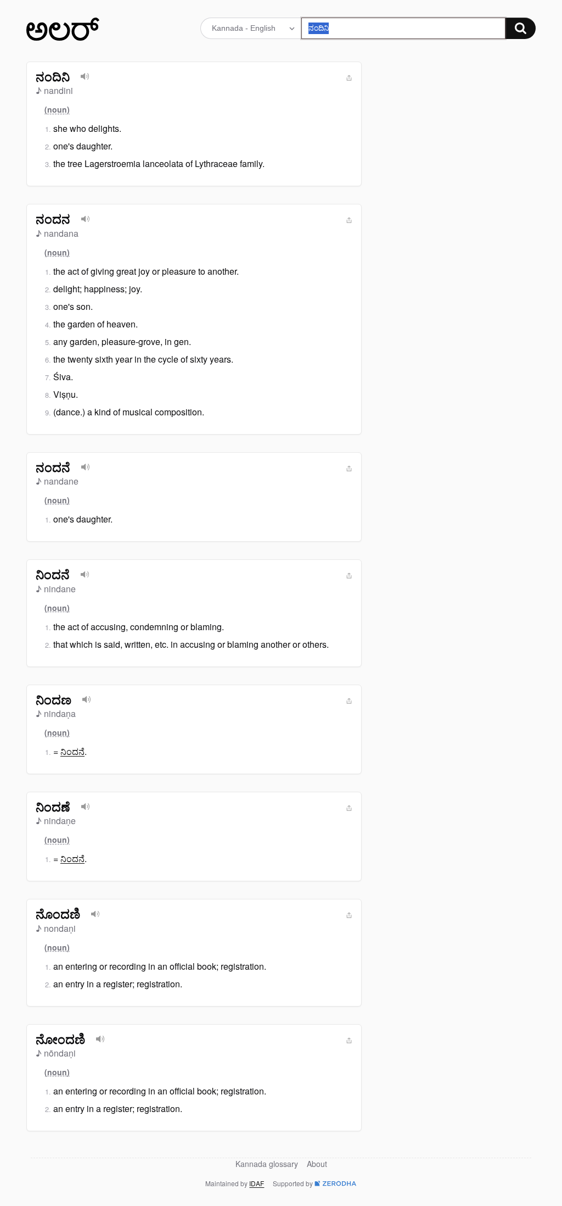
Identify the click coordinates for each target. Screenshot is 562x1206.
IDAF (256, 1183)
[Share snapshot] (349, 78)
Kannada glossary (266, 1163)
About (317, 1163)
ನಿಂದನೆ (72, 751)
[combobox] (403, 28)
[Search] (520, 28)
